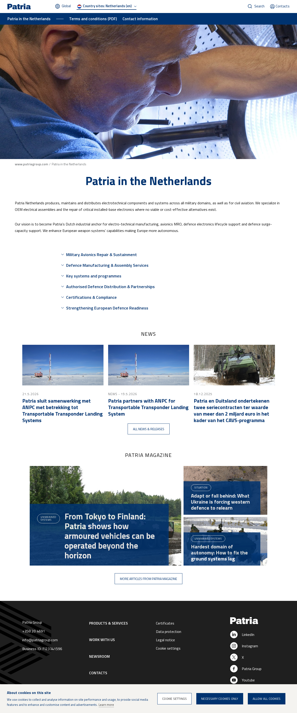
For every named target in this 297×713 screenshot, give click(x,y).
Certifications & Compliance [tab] (91, 297)
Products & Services (108, 623)
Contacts (283, 6)
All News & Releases (148, 428)
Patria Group (251, 668)
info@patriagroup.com (40, 640)
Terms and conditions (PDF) (93, 19)
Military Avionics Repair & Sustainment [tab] (101, 254)
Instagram (250, 646)
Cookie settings (168, 648)
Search (259, 6)
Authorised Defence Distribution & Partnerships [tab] (110, 286)
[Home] (256, 621)
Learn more (106, 704)
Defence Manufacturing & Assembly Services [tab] (107, 265)
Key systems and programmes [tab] (93, 276)
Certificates (165, 623)
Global (66, 6)
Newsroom (99, 656)
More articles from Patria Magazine (148, 578)
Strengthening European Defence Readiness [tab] (107, 308)
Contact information (140, 19)
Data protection (168, 631)
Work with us (102, 639)
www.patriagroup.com (31, 164)
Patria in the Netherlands (29, 19)
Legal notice (165, 640)
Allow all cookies (267, 698)
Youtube (248, 680)
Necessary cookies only (219, 698)
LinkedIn (248, 634)
